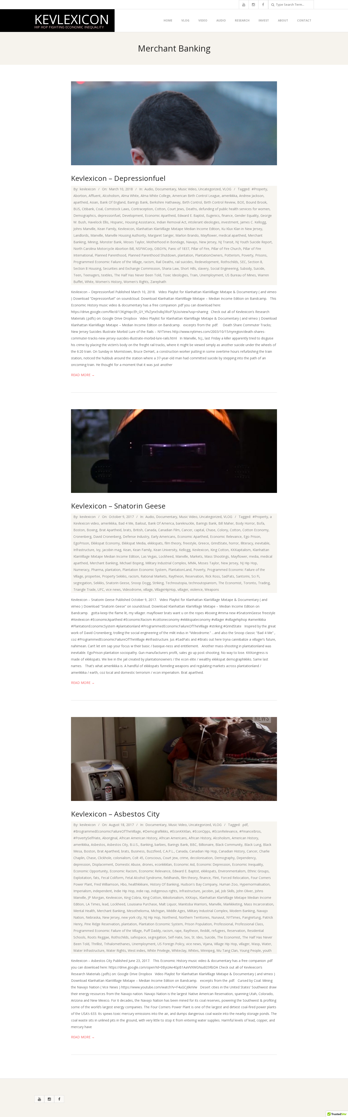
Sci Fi (255, 576)
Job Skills (227, 891)
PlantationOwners (209, 255)
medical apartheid (232, 235)
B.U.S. (134, 844)
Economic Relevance (226, 536)
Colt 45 (137, 858)
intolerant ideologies (203, 222)
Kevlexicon (71, 19)
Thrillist (96, 944)
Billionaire (206, 844)
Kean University (165, 550)
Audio (221, 20)
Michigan (158, 910)
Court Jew (170, 858)
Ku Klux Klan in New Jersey (241, 228)
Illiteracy (247, 543)
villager (183, 589)
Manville (96, 235)
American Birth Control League (196, 195)
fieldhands (171, 877)
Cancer (187, 530)
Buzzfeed (154, 851)
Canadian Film (169, 530)
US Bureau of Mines (240, 275)
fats (96, 877)
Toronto (249, 583)
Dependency (246, 858)
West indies (136, 950)
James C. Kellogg (253, 222)
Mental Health (84, 910)
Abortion (80, 195)
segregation (82, 583)
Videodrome (132, 589)
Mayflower (209, 235)
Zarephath (158, 281)
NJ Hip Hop (248, 563)
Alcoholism (111, 195)
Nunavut (217, 917)
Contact (304, 20)
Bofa (260, 523)
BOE (240, 202)
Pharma (97, 569)
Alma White (130, 195)
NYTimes (233, 917)
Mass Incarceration (258, 904)
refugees (218, 930)
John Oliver (244, 891)
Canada (150, 530)
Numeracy (81, 569)
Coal (99, 209)
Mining (93, 242)
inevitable (262, 543)
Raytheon (176, 576)
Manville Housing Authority (125, 235)
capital (199, 530)
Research (242, 20)
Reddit (205, 930)
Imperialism (82, 891)
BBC (193, 844)
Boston (79, 530)
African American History (138, 838)
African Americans (173, 838)
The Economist (229, 583)
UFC (101, 589)
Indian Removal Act (171, 222)
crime (184, 858)
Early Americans (163, 536)
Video (202, 20)
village (148, 589)
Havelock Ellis (98, 222)
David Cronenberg (107, 536)
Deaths (191, 209)
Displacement (102, 864)
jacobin (207, 891)
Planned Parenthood (110, 255)
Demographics (84, 215)
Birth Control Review (219, 202)
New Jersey (207, 242)
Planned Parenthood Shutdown (152, 255)
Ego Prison (252, 536)
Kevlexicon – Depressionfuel (118, 178)
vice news (113, 589)
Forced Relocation (235, 877)
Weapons (212, 589)
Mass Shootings (216, 556)
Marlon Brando (187, 235)
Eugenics (213, 215)
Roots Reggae (98, 937)
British (138, 530)
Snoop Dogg (141, 583)
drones (147, 864)
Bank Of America (161, 523)
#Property (259, 189)
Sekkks (99, 583)
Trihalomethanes (117, 944)
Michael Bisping (131, 563)
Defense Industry (136, 536)
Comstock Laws (117, 209)
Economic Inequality (247, 864)
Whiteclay (179, 950)
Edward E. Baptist (191, 215)
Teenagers (91, 275)
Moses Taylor (133, 242)
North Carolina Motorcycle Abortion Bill (103, 248)
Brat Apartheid (110, 530)
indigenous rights (164, 891)
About (283, 20)
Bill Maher (226, 523)
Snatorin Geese (117, 583)
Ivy (98, 550)
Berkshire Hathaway (165, 202)
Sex (187, 937)
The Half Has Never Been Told (137, 275)
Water (266, 944)
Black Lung (252, 844)
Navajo (191, 242)
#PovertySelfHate (86, 838)
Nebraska (93, 917)
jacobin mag (111, 550)
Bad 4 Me (125, 523)
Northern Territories (194, 917)
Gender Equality (247, 215)
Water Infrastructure (88, 950)
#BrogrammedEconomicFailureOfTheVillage (107, 831)
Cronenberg (82, 536)
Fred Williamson (106, 884)
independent (102, 891)
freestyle (189, 543)
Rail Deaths (164, 262)
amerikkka (229, 195)
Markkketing (232, 904)
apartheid (80, 202)
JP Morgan (96, 897)
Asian (94, 202)
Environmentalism (231, 871)
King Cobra (132, 897)
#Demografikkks (155, 831)
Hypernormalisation (255, 884)
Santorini (243, 576)
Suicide (259, 268)
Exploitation (82, 877)
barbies (160, 844)
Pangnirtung (251, 917)
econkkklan (163, 864)
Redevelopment (207, 262)
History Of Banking (164, 884)
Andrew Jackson (251, 195)
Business (138, 851)
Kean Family (106, 228)
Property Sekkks (114, 576)
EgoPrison (81, 543)
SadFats (228, 576)
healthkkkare (138, 884)
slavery (203, 268)
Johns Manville (84, 228)
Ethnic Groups (258, 871)
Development (132, 215)
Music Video (187, 189)
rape (178, 930)
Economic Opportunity (90, 871)
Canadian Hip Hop (203, 851)
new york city (131, 917)
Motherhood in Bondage (165, 242)
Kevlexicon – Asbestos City (115, 814)
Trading (264, 583)
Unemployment (211, 275)
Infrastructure (83, 550)
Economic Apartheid (160, 215)
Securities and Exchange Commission (131, 268)
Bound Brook (256, 202)
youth (267, 950)
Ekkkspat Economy (105, 543)
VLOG (185, 20)
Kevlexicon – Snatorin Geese (118, 506)
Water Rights (116, 950)
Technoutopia (176, 583)
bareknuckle (185, 523)
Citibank (88, 209)
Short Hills (188, 268)
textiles (106, 275)
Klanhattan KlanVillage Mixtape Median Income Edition (177, 228)
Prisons (261, 255)
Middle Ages (175, 910)
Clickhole (104, 858)
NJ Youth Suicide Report (253, 242)
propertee (92, 576)
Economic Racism (123, 871)
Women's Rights (136, 281)
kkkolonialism (173, 897)
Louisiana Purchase (142, 904)
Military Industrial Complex (165, 563)
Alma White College (155, 195)
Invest (264, 20)
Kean (127, 550)
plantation (185, 255)
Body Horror (245, 523)
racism (149, 262)
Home (168, 20)
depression (81, 864)
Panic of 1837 (178, 248)
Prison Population (198, 924)
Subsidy (246, 268)
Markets (196, 556)
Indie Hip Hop (124, 891)
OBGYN (160, 248)
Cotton (160, 209)
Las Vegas (149, 556)
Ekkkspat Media (134, 543)
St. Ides (197, 937)
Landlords (81, 235)
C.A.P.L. (168, 851)
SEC (243, 262)
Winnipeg (207, 950)
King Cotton (219, 550)
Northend (169, 917)
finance (227, 215)
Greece (203, 543)
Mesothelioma (138, 910)
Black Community (228, 844)
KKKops (191, 897)
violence (196, 589)
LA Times (93, 904)
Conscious (153, 858)
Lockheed (166, 556)
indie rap (142, 891)
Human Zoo (228, 884)
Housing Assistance (140, 222)
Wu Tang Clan (227, 950)
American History (245, 838)
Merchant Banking (104, 563)
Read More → (83, 375)
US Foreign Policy (170, 944)
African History (200, 838)
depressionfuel (109, 215)
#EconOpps (201, 831)
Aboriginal (109, 838)
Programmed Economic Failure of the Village (107, 262)
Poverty (247, 255)
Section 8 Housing (87, 268)
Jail (217, 891)
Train (194, 275)
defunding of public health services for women (234, 209)
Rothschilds (229, 262)
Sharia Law (170, 268)
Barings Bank (137, 202)
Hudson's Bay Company (199, 884)
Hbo (123, 884)
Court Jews (175, 209)
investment (229, 222)
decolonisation (201, 858)
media (254, 556)
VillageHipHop (165, 589)
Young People (250, 950)
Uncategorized (209, 189)
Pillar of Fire (200, 248)
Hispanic (116, 222)
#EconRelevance (224, 831)
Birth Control (192, 202)
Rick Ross (212, 576)
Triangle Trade (84, 589)
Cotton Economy (255, 530)
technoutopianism (202, 583)
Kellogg (184, 550)
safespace (138, 937)
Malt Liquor (167, 904)
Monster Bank (110, 242)
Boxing (92, 530)
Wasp (255, 944)
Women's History (108, 281)
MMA (192, 563)
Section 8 (255, 262)
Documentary (165, 189)
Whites (193, 950)
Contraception (142, 209)
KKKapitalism (241, 550)
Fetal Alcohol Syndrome (143, 877)
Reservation (194, 576)
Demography (224, 858)
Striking (158, 583)
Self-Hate (175, 937)
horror (234, 543)
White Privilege (158, 950)
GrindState (219, 543)
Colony (222, 530)
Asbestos (98, 844)
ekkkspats (155, 543)
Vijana (207, 944)
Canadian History (232, 851)
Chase (210, 530)
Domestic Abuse (127, 864)
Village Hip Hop (225, 944)
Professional (223, 924)
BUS (76, 209)
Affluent (95, 195)
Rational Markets (154, 576)
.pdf (245, 824)
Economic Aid (184, 864)
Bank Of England (112, 202)
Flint (216, 877)
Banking (146, 844)
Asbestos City (117, 844)
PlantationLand (180, 569)
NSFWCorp (144, 248)
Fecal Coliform (112, 877)
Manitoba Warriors (192, 904)
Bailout (140, 523)
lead (105, 904)
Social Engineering (224, 268)
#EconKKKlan (180, 831)
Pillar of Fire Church (226, 248)
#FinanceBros (250, 831)
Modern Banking (242, 910)
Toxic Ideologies (175, 275)
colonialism (121, 858)
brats (127, 530)
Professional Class (249, 924)
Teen (77, 275)
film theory (173, 543)
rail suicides (184, 262)
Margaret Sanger (161, 235)
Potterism (232, 255)
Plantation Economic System (144, 569)
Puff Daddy (152, 930)
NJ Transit (225, 242)
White (89, 281)
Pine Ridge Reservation (102, 924)
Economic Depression (213, 864)
